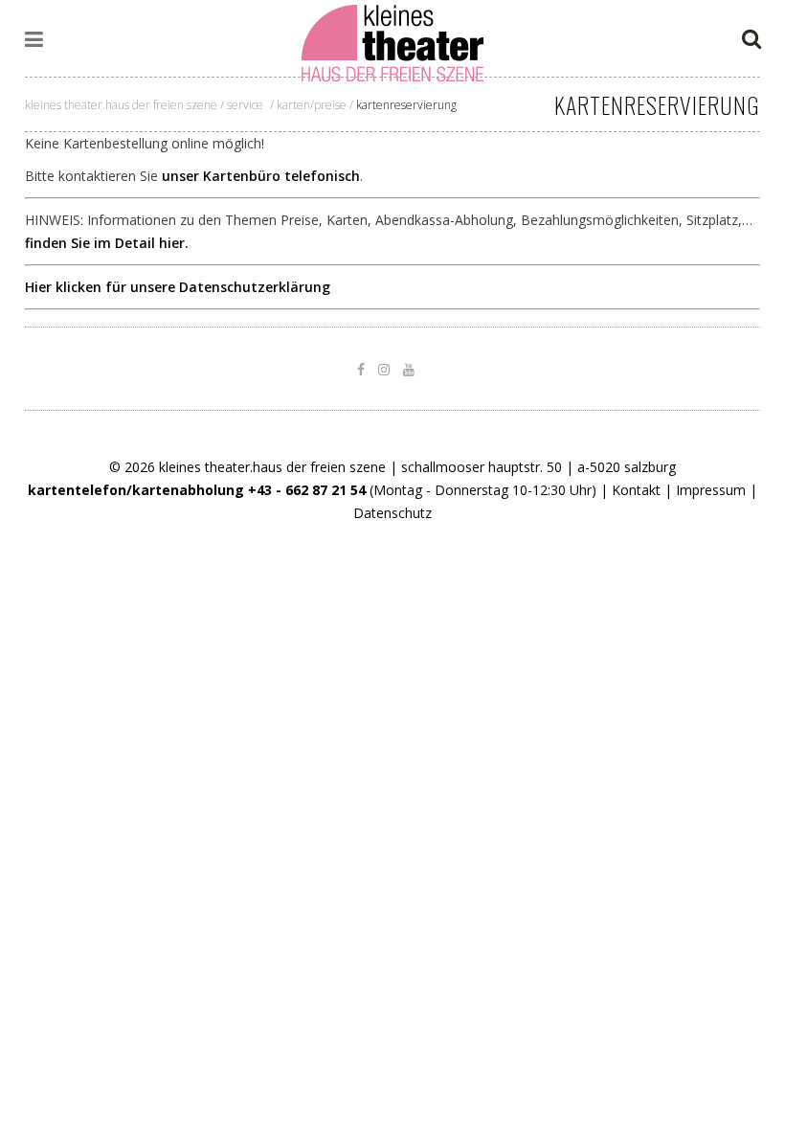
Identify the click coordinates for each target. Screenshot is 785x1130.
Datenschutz (392, 513)
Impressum (711, 490)
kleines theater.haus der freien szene (121, 105)
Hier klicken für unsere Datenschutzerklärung (177, 287)
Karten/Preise (312, 105)
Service (245, 105)
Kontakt (636, 490)
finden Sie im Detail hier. (107, 243)
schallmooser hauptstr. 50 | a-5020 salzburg (538, 467)
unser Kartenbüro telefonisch (261, 176)
